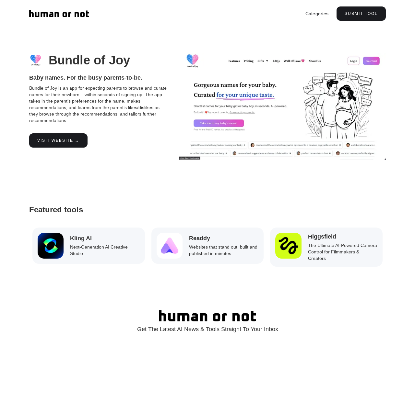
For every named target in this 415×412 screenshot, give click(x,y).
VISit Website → (58, 140)
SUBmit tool (361, 13)
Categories (317, 13)
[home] (59, 13)
